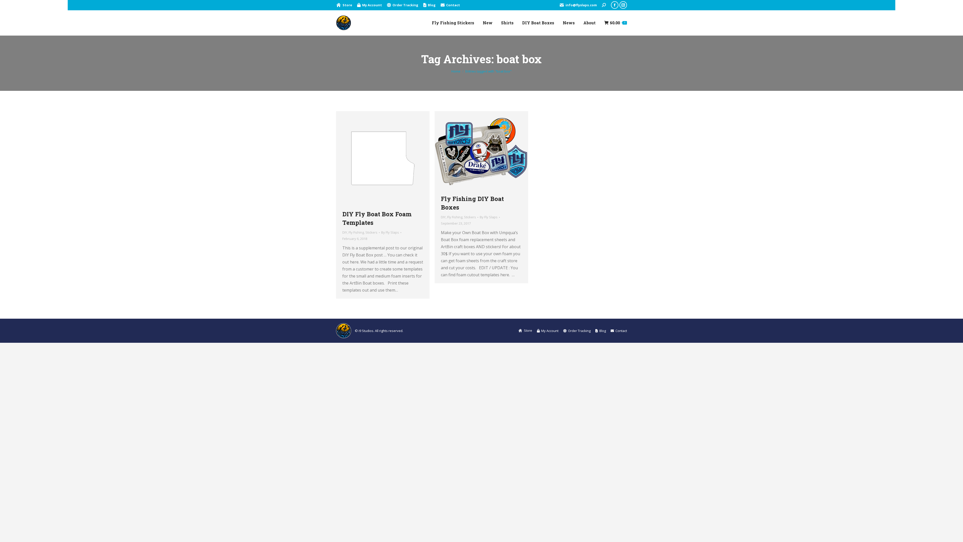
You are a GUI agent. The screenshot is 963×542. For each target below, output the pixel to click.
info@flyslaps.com (581, 5)
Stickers (371, 232)
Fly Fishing (356, 232)
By (390, 232)
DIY (344, 232)
